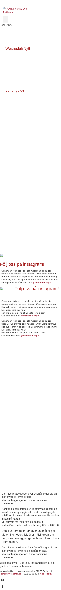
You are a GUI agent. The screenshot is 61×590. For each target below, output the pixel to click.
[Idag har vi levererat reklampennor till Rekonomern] (15, 368)
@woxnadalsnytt (42, 282)
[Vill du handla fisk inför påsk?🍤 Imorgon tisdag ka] (15, 461)
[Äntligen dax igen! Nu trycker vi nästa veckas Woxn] (15, 386)
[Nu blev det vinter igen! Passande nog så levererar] (15, 442)
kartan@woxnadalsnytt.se (16, 525)
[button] (5, 19)
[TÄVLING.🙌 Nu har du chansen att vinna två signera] (15, 349)
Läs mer (10, 61)
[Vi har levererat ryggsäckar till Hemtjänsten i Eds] (15, 405)
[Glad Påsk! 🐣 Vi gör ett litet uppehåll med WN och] (15, 424)
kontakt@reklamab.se (11, 574)
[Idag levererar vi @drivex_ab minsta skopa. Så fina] (15, 480)
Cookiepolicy (46, 574)
